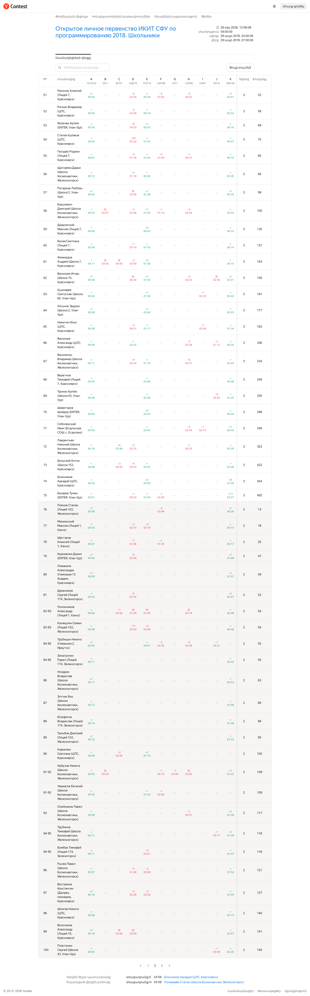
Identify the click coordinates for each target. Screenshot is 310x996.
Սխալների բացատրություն (175, 16)
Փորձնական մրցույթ (71, 16)
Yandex (27, 991)
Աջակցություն (296, 991)
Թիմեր (206, 16)
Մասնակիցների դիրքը (73, 57)
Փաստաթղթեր (269, 991)
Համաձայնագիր (241, 991)
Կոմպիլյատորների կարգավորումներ (121, 16)
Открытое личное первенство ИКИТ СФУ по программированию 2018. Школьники (115, 32)
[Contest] (15, 6)
